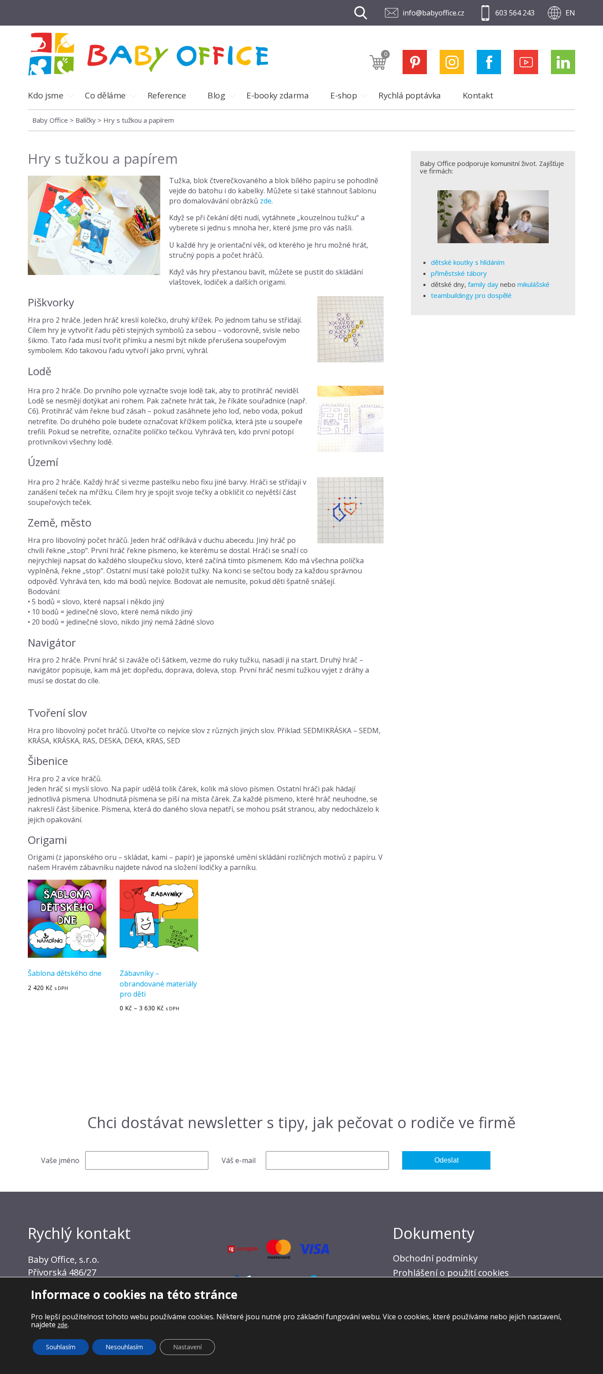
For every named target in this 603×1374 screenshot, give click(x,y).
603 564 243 (515, 13)
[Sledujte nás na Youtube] (526, 62)
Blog (216, 95)
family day (483, 284)
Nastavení (187, 1347)
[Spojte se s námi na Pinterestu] (415, 62)
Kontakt (478, 95)
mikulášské (533, 284)
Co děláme (105, 95)
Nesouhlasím (124, 1347)
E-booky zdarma (277, 95)
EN (570, 13)
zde (265, 201)
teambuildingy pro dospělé (471, 295)
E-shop (343, 95)
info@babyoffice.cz (433, 13)
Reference (166, 95)
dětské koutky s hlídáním (468, 262)
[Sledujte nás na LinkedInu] (563, 62)
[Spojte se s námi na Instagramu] (452, 62)
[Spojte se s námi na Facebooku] (489, 62)
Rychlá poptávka (409, 95)
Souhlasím (60, 1347)
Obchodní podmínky (435, 1258)
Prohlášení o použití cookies (451, 1273)
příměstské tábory (459, 273)
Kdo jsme (45, 95)
